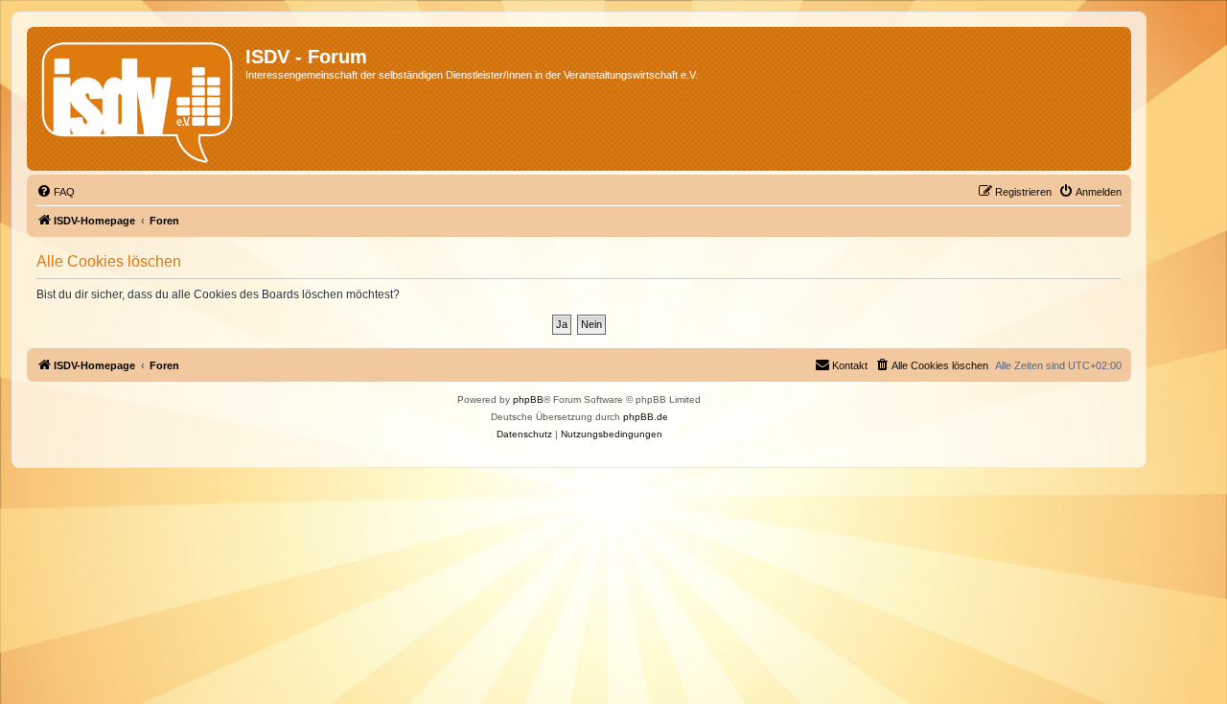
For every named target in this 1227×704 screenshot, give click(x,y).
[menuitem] (55, 191)
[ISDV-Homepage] (138, 99)
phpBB (528, 399)
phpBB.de (645, 416)
